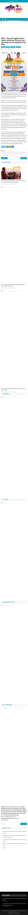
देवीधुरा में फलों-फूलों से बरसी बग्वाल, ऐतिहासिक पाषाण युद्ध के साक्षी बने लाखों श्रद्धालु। (14, 844)
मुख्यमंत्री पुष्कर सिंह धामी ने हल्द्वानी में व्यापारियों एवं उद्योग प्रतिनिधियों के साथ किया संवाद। (15, 832)
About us (11, 913)
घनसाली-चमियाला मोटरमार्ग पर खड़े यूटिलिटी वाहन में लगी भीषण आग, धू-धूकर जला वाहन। (15, 840)
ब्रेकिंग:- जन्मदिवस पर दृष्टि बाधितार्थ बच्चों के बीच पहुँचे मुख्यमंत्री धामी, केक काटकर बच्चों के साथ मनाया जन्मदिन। (13, 285)
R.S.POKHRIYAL (12, 49)
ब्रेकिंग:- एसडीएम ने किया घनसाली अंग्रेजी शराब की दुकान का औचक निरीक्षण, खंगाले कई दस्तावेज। (13, 389)
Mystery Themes (17, 912)
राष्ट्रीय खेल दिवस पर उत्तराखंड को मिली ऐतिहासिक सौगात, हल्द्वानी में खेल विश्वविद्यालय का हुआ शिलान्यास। (14, 836)
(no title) (4, 847)
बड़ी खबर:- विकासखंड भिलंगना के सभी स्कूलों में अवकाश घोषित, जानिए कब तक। (24, 158)
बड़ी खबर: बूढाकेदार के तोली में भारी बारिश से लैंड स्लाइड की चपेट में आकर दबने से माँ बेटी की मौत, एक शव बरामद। (5, 158)
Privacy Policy (16, 913)
